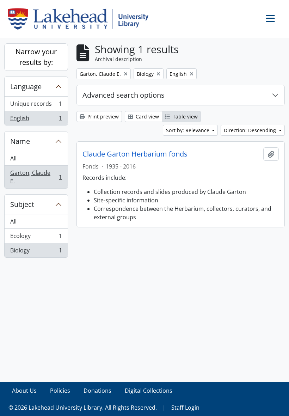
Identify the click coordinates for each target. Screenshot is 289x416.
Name (20, 141)
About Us (24, 390)
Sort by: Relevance (188, 130)
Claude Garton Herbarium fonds (134, 154)
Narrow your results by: (36, 57)
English (36, 119)
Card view (146, 116)
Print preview (102, 116)
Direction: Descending (250, 130)
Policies (60, 390)
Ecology (36, 237)
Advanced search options (123, 95)
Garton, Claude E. (36, 177)
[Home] (81, 18)
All (13, 158)
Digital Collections (148, 390)
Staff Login (185, 407)
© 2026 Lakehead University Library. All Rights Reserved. (82, 407)
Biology (36, 251)
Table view (184, 116)
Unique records (36, 105)
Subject (22, 204)
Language (26, 86)
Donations (97, 390)
